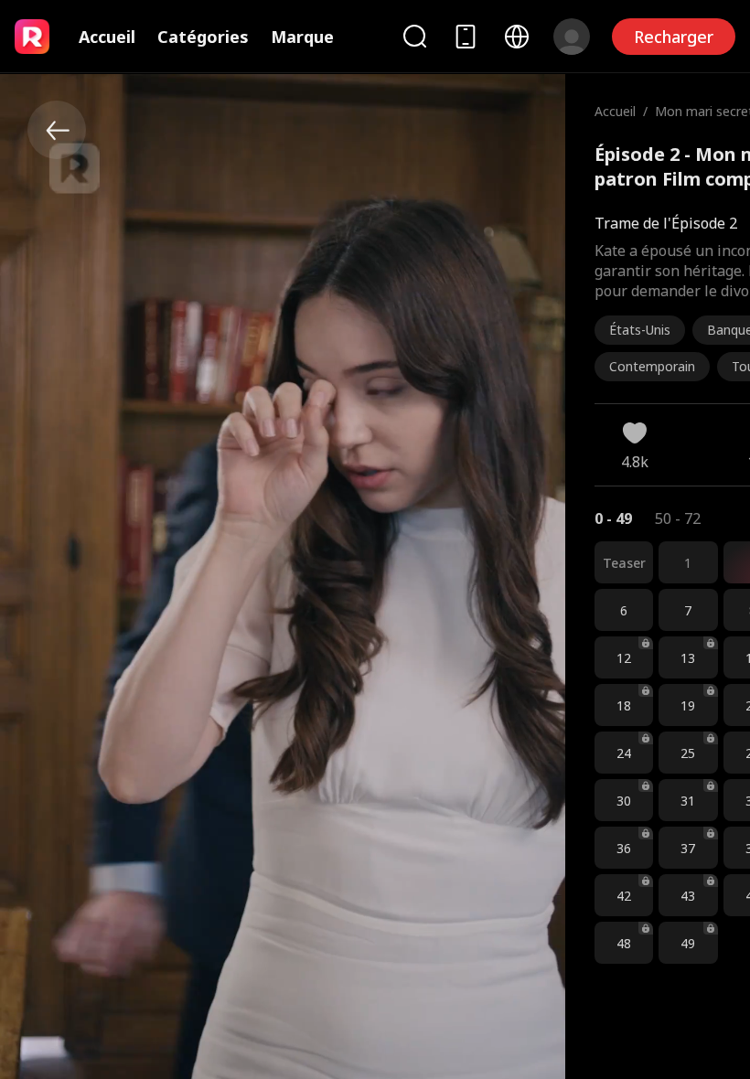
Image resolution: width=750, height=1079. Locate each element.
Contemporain (652, 366)
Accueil (107, 37)
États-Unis (639, 329)
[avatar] (571, 36)
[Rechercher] (414, 36)
